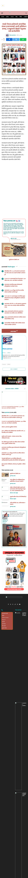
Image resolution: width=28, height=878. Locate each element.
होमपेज (2, 17)
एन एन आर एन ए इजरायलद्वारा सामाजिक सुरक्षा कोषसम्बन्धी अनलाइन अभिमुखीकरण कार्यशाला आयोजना (14, 298)
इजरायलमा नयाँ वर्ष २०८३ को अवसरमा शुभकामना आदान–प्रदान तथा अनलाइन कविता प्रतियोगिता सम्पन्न (15, 305)
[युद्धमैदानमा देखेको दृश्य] (14, 250)
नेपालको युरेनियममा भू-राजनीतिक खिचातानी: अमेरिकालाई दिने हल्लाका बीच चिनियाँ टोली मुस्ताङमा (13, 459)
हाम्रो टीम (3, 621)
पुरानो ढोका (4, 624)
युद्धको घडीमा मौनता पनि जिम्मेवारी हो (18, 497)
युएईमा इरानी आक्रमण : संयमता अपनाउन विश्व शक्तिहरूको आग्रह (11, 437)
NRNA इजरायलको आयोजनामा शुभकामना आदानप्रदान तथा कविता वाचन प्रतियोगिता (13, 312)
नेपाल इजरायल (13, 35)
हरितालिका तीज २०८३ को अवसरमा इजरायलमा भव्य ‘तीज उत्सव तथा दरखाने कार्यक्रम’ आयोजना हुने (14, 273)
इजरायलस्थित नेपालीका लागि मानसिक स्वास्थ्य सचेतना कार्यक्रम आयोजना (14, 324)
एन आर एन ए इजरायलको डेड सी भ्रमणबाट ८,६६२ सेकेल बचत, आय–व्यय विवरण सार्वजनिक (15, 279)
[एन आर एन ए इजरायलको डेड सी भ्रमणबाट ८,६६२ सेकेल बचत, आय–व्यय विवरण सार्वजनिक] (14, 398)
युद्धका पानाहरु (4, 628)
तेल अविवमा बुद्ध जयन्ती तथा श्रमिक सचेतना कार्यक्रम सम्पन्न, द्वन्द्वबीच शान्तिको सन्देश (13, 443)
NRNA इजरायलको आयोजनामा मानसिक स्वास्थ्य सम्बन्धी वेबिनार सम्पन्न (15, 318)
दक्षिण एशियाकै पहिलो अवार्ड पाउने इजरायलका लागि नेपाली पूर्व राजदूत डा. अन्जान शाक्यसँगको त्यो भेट (18, 489)
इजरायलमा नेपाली (5, 613)
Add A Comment (14, 369)
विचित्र (21, 17)
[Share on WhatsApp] (23, 39)
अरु (24, 388)
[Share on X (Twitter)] (16, 39)
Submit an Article (5, 617)
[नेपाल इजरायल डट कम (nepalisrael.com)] (14, 13)
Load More (13, 331)
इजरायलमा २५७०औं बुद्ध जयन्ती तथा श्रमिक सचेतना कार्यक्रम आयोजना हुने (14, 291)
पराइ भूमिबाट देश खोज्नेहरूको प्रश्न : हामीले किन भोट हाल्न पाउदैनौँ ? (17, 480)
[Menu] (2, 13)
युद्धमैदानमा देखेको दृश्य (14, 260)
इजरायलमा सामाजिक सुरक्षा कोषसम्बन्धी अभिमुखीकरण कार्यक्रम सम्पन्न (13, 285)
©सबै (16, 266)
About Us (4, 619)
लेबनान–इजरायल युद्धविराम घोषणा (9, 427)
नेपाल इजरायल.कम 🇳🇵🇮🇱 (11, 221)
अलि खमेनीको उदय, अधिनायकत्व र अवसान (17, 503)
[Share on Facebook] (9, 39)
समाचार (12, 17)
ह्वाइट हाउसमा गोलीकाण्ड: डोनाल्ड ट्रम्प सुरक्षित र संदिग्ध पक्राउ (13, 465)
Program (4, 364)
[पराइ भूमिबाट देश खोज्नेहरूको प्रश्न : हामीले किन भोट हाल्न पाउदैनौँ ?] (5, 481)
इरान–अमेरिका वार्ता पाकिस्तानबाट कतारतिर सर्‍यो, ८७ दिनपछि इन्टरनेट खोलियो (13, 432)
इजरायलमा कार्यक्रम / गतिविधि (11, 389)
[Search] (26, 13)
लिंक (17, 17)
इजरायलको (8, 267)
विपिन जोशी (4, 626)
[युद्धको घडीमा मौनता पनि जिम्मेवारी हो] (5, 498)
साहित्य (7, 17)
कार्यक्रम (8, 364)
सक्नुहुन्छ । (5, 521)
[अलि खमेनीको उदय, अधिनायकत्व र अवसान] (5, 504)
